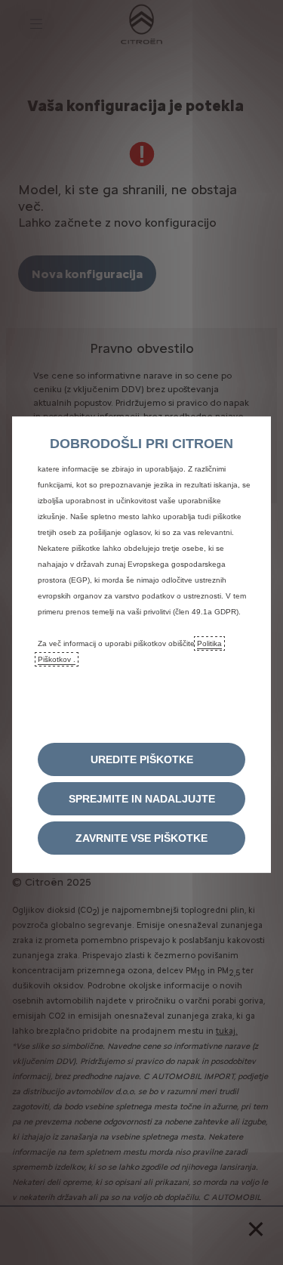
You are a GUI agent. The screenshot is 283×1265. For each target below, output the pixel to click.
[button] (141, 759)
